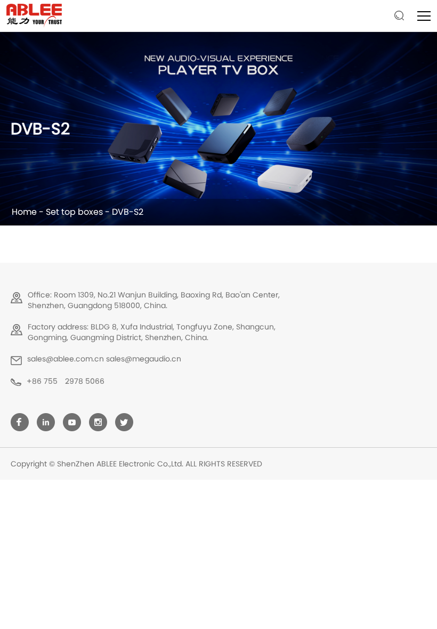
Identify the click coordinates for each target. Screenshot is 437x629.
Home (24, 212)
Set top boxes (74, 212)
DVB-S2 (127, 212)
